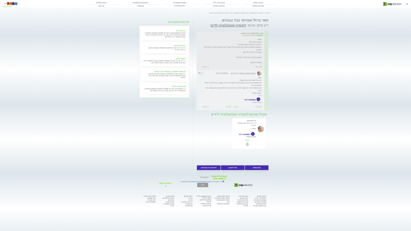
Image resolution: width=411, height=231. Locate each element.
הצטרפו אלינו (243, 196)
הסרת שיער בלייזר (149, 196)
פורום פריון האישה (223, 204)
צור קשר (247, 143)
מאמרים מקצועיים (179, 3)
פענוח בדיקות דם (260, 202)
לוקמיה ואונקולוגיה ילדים (228, 25)
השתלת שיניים (151, 202)
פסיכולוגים (189, 206)
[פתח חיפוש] (407, 4)
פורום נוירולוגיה (206, 203)
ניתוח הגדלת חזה (168, 198)
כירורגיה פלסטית (187, 202)
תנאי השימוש (206, 181)
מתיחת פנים (170, 202)
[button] (165, 186)
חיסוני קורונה (188, 196)
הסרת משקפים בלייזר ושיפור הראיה (204, 197)
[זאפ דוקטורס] (392, 4)
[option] (249, 136)
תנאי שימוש (244, 198)
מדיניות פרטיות (243, 200)
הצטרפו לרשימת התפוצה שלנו (219, 177)
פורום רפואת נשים (223, 196)
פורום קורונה (207, 205)
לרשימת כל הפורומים (208, 167)
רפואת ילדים (181, 58)
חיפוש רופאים (258, 3)
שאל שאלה (257, 167)
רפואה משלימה (101, 3)
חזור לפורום (233, 167)
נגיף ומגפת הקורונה (259, 206)
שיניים (190, 198)
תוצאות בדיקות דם (260, 200)
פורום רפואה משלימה (222, 198)
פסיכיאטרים (170, 196)
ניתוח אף (171, 200)
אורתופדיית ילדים (179, 86)
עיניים (191, 200)
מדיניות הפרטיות (195, 181)
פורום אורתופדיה (242, 202)
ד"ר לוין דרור (251, 121)
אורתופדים (189, 204)
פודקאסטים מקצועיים (140, 3)
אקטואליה (140, 6)
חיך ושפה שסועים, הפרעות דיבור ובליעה (170, 71)
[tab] (233, 33)
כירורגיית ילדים (180, 45)
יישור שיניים (152, 200)
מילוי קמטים (151, 198)
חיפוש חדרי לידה (219, 3)
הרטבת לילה (181, 30)
